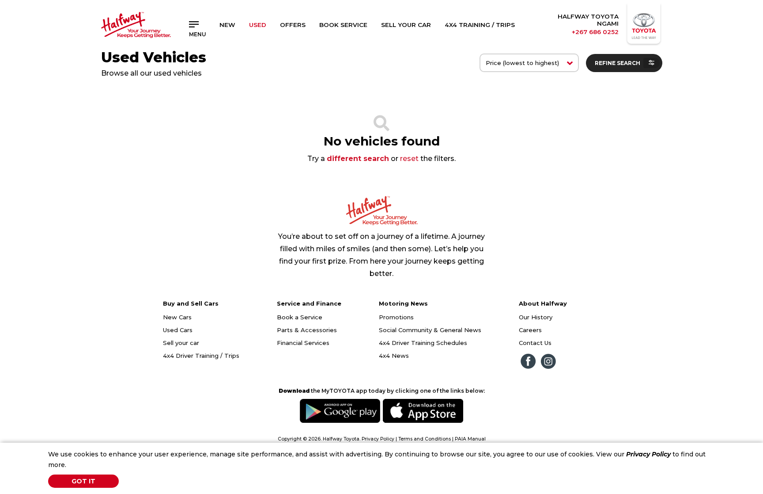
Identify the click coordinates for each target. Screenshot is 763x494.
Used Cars (178, 329)
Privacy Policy (648, 454)
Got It (83, 481)
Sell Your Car (406, 24)
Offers (293, 24)
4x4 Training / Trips (480, 24)
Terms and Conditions (424, 439)
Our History (535, 317)
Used (257, 24)
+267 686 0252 (595, 31)
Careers (530, 329)
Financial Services (303, 342)
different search (358, 158)
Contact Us (535, 342)
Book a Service (299, 317)
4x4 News (394, 355)
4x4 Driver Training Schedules (423, 342)
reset (409, 158)
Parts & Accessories (307, 329)
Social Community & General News (430, 329)
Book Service (343, 24)
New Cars (177, 317)
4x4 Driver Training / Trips (201, 355)
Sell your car (181, 342)
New (227, 24)
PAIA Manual (470, 439)
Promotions (396, 317)
